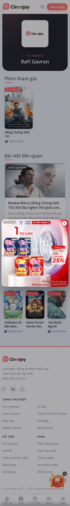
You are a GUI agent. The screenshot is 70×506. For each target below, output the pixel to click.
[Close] (64, 223)
